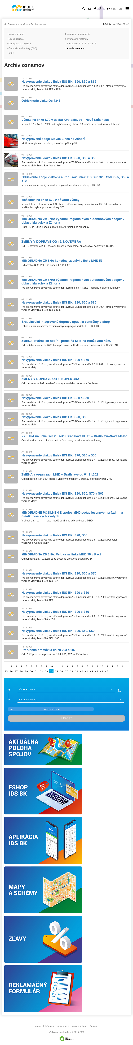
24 (121, 666)
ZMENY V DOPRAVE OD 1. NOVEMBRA (50, 379)
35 (56, 671)
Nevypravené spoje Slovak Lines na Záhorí (53, 138)
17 (86, 666)
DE (120, 8)
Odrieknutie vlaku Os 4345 (40, 100)
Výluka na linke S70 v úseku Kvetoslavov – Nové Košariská (65, 119)
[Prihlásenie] (100, 8)
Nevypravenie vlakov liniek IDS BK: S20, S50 (54, 417)
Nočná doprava (16, 38)
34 (51, 671)
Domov (11, 24)
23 (116, 666)
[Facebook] (94, 8)
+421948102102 (121, 24)
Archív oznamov (38, 24)
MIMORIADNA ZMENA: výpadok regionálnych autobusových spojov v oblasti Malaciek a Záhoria (72, 221)
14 (71, 666)
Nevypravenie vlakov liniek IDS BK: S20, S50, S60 (58, 630)
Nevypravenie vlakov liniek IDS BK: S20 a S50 (55, 359)
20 (101, 666)
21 (106, 666)
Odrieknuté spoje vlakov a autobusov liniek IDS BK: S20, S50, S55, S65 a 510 (75, 179)
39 (76, 671)
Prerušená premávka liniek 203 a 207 (48, 649)
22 (111, 666)
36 (61, 671)
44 (101, 671)
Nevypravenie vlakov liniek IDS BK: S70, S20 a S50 (58, 455)
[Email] (89, 8)
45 (106, 671)
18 (91, 666)
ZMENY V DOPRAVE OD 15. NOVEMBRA (51, 241)
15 (76, 666)
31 (36, 671)
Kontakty (94, 1025)
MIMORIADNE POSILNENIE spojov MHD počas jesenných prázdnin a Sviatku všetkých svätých (72, 514)
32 (41, 671)
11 (56, 666)
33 (46, 671)
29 (26, 671)
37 (66, 671)
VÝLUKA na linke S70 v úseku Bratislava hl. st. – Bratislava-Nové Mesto (74, 436)
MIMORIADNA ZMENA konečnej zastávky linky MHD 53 (62, 260)
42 (91, 671)
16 (81, 666)
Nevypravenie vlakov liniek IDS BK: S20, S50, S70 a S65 (62, 493)
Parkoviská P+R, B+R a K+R (81, 43)
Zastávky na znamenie (78, 34)
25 (6, 671)
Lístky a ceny (62, 1025)
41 (86, 671)
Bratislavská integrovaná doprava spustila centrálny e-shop (65, 321)
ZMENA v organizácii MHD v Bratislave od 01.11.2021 (60, 474)
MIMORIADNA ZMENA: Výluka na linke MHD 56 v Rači (61, 554)
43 (96, 671)
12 (61, 666)
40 (81, 671)
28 (21, 671)
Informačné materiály (77, 38)
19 (96, 666)
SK (108, 8)
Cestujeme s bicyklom (19, 43)
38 (71, 671)
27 (16, 671)
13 (66, 666)
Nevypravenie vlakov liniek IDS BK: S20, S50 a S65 (58, 81)
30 (31, 671)
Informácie (23, 24)
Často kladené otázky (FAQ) (22, 48)
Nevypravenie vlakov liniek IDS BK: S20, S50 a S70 (58, 573)
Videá (11, 53)
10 (51, 666)
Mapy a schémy (16, 34)
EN (114, 8)
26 (11, 671)
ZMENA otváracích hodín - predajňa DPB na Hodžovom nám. (66, 340)
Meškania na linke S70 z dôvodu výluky (50, 199)
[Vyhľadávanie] (84, 8)
